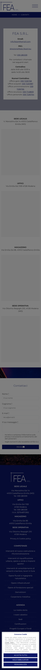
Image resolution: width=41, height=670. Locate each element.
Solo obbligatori (21, 660)
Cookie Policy (10, 642)
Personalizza (20, 664)
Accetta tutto (20, 655)
